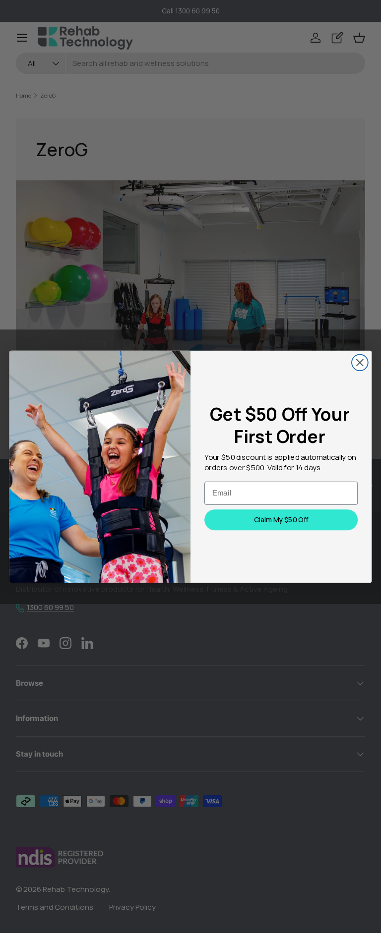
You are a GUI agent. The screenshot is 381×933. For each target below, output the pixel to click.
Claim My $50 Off (281, 520)
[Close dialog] (360, 362)
